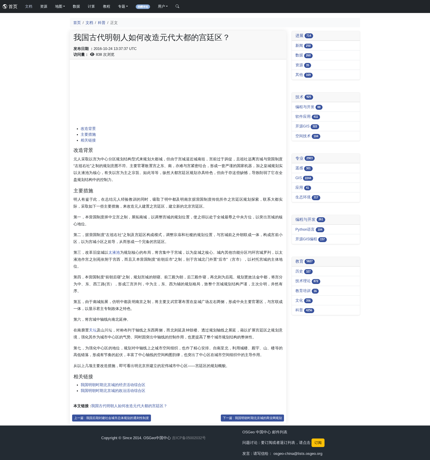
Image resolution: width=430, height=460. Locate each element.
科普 (101, 22)
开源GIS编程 (310, 239)
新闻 (303, 45)
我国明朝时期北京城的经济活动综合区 (113, 385)
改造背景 (88, 128)
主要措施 (88, 134)
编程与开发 (307, 107)
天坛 (93, 330)
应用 (302, 187)
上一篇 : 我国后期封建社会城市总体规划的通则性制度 (111, 418)
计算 (91, 6)
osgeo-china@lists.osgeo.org (297, 453)
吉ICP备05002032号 (189, 438)
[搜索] (177, 6)
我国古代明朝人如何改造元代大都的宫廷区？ (129, 406)
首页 (12, 6)
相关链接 (88, 140)
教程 (106, 6)
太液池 (114, 252)
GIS (303, 178)
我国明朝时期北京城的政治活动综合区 (113, 390)
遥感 (303, 168)
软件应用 (306, 116)
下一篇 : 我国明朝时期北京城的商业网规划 (252, 418)
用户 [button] (161, 6)
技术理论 (306, 281)
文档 (28, 6)
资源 (43, 6)
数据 (76, 6)
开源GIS (306, 126)
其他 (303, 74)
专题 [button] (121, 6)
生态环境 (306, 197)
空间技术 (306, 136)
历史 (303, 271)
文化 (303, 300)
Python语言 (308, 229)
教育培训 (306, 290)
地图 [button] (58, 6)
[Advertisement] (178, 94)
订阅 (318, 443)
